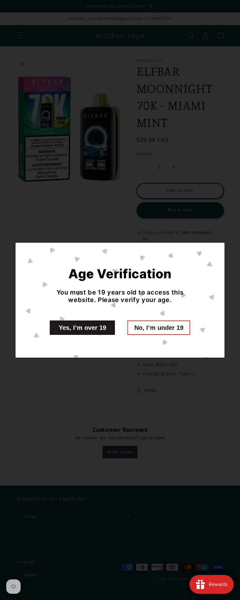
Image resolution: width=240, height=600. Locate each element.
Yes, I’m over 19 (82, 327)
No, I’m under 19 (158, 327)
